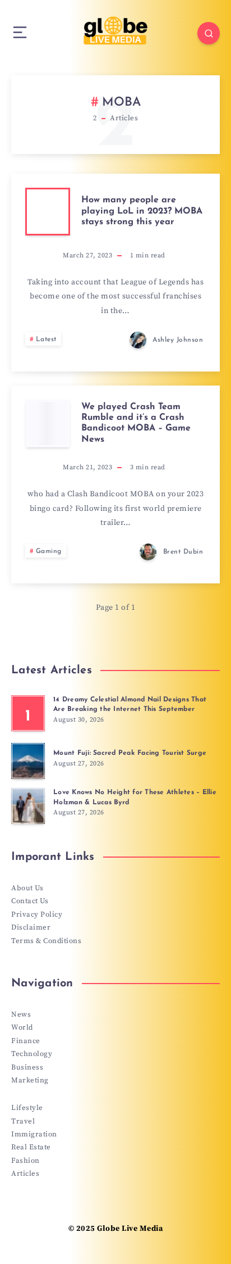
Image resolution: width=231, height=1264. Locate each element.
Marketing (30, 1080)
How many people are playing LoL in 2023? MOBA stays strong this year (141, 211)
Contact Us (29, 900)
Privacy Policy (36, 914)
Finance (25, 1040)
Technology (31, 1053)
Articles (25, 1173)
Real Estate (31, 1147)
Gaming (49, 551)
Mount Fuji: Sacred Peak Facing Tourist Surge (129, 753)
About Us (27, 888)
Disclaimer (30, 927)
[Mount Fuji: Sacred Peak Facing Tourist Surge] (28, 761)
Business (27, 1067)
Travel (23, 1121)
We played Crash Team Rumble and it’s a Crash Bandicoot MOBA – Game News (136, 423)
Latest (46, 339)
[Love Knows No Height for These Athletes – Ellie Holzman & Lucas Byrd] (28, 806)
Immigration (34, 1134)
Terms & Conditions (46, 940)
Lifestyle (27, 1107)
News (21, 1014)
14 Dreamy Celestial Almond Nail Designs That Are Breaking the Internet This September (129, 704)
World (22, 1027)
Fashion (25, 1160)
